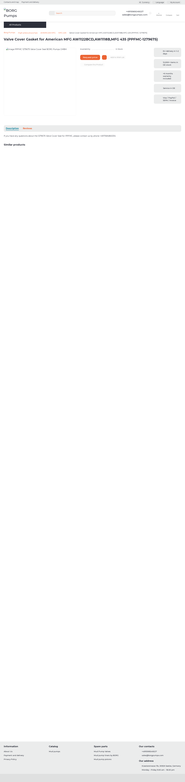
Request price (90, 57)
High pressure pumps (28, 33)
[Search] (112, 13)
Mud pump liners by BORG (106, 755)
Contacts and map (11, 2)
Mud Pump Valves (102, 751)
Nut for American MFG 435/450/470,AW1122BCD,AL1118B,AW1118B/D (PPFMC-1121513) (44, 711)
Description (12, 128)
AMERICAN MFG (48, 33)
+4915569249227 (134, 11)
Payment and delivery (30, 2)
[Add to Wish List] (179, 152)
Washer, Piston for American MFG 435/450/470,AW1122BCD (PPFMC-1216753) (41, 652)
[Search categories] (51, 13)
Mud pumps (54, 751)
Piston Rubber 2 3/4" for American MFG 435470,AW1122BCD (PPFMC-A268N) (41, 594)
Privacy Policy (10, 759)
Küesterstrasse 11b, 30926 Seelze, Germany (161, 766)
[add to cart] (104, 57)
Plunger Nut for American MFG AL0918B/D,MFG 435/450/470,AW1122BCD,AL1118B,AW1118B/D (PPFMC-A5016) (56, 417)
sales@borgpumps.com (134, 14)
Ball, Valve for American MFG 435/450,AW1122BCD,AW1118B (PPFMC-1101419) (41, 182)
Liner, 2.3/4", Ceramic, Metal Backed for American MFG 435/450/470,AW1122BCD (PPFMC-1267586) (51, 241)
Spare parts (101, 746)
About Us (8, 751)
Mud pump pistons (102, 759)
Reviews (27, 128)
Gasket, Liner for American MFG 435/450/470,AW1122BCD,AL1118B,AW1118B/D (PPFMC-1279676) (50, 359)
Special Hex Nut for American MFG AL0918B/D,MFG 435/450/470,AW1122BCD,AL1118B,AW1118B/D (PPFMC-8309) (58, 535)
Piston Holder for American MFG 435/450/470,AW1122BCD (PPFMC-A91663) (40, 300)
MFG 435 (62, 33)
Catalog (53, 746)
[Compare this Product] (179, 157)
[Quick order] (27, 200)
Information (11, 746)
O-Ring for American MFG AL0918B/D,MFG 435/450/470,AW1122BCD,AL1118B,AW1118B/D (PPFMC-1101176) (54, 476)
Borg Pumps (9, 32)
